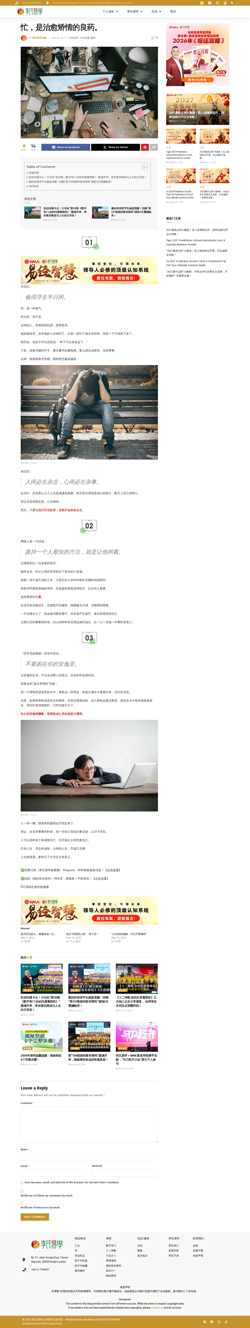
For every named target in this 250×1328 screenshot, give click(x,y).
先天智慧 (27, 1048)
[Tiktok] (226, 1321)
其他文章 (34, 172)
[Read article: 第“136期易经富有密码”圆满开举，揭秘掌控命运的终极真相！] (89, 1037)
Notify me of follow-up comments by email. (47, 1195)
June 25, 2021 (58, 37)
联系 (185, 1291)
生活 (154, 11)
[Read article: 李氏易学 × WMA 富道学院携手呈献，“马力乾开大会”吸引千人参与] (137, 1037)
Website (97, 1166)
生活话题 (84, 37)
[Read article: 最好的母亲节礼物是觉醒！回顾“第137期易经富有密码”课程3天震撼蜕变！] (100, 212)
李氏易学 (133, 11)
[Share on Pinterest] (145, 147)
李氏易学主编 (39, 37)
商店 (173, 11)
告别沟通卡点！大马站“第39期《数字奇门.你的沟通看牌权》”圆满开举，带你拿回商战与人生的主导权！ (88, 177)
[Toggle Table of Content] (143, 167)
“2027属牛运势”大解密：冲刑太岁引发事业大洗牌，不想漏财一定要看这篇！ (214, 194)
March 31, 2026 (124, 1010)
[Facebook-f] (211, 1321)
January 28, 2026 (77, 1064)
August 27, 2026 (178, 121)
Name (25, 1149)
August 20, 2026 (175, 202)
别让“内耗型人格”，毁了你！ (82, 934)
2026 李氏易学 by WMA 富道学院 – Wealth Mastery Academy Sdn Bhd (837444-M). (72, 1319)
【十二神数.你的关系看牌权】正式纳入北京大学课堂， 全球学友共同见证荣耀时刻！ (136, 1001)
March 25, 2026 (29, 1064)
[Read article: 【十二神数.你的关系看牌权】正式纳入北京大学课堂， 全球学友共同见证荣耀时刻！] (137, 979)
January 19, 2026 (125, 1069)
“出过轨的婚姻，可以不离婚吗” (129, 934)
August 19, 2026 (208, 202)
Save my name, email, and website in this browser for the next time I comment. (71, 1182)
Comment (28, 1103)
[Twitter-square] (204, 1321)
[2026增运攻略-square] (197, 54)
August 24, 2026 (175, 162)
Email (25, 1166)
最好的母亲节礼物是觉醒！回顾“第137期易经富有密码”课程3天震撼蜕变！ (71, 181)
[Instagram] (219, 1321)
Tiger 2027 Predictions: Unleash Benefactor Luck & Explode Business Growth (179, 155)
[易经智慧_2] (89, 269)
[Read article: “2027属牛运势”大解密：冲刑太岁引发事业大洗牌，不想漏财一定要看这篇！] (215, 175)
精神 (93, 37)
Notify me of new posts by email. (40, 1207)
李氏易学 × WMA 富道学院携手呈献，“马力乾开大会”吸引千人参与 (136, 1060)
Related (33, 186)
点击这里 (113, 870)
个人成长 (108, 11)
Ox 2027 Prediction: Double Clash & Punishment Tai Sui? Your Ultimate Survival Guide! (179, 194)
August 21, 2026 (208, 162)
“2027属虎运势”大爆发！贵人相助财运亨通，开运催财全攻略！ (214, 155)
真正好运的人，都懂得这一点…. (39, 934)
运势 (172, 107)
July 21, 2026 (51, 220)
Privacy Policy (54, 1323)
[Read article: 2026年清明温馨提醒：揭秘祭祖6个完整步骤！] (42, 1037)
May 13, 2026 (119, 220)
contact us (157, 1307)
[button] (232, 3)
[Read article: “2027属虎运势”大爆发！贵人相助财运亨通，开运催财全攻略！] (215, 136)
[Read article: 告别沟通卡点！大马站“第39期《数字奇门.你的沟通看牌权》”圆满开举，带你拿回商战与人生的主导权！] (32, 212)
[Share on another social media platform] (154, 147)
